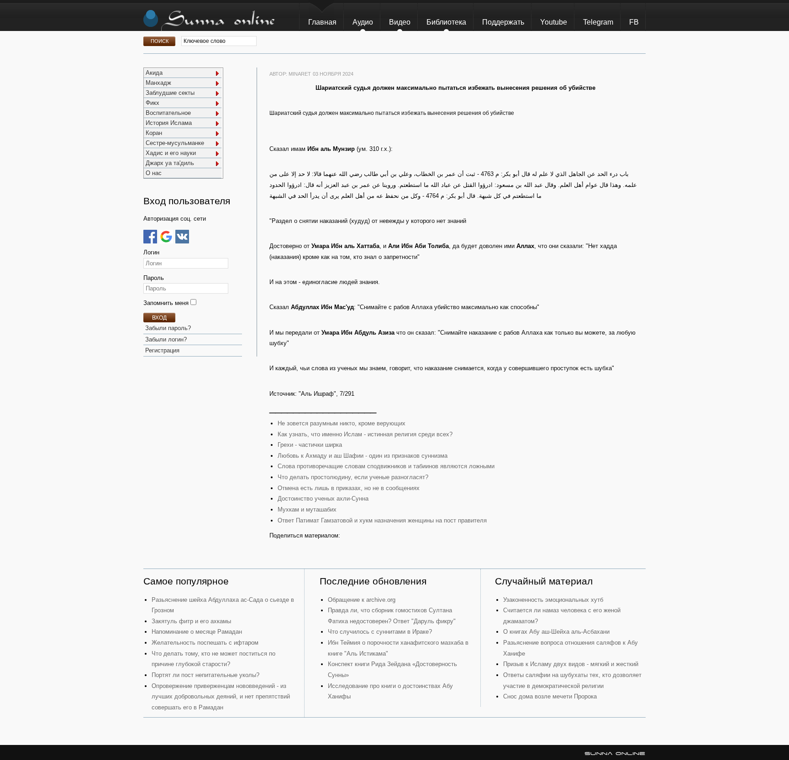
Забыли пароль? (168, 328)
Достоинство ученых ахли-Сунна (323, 498)
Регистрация (162, 350)
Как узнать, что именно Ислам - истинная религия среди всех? (365, 434)
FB (634, 22)
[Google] (166, 236)
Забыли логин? (166, 339)
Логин (151, 252)
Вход (159, 318)
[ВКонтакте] (182, 236)
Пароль (153, 277)
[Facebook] (150, 236)
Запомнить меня (166, 303)
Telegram (598, 22)
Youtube (553, 22)
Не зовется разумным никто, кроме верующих (341, 423)
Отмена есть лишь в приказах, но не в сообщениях (349, 488)
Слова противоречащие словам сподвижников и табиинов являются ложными (386, 466)
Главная (322, 22)
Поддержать (503, 22)
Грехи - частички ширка (310, 444)
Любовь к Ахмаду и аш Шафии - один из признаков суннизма (362, 455)
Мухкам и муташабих (307, 509)
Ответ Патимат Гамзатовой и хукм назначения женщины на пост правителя (382, 520)
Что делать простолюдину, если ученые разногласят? (353, 477)
